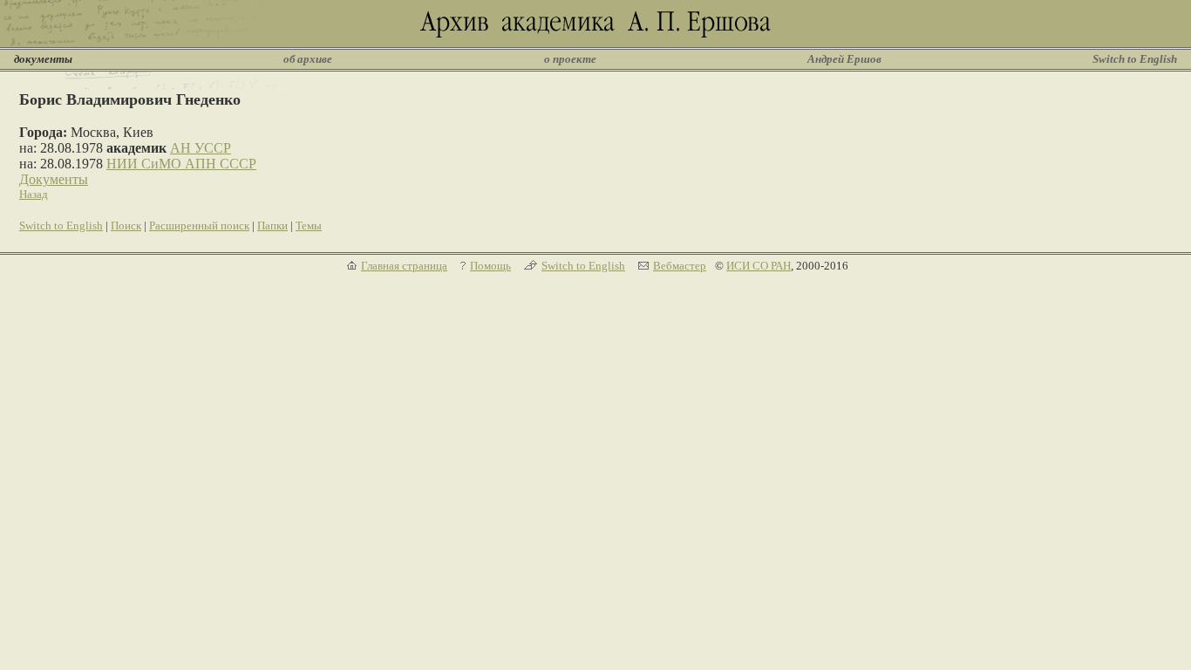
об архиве (307, 58)
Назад (33, 194)
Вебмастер (679, 265)
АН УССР (200, 147)
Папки (272, 225)
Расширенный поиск (199, 225)
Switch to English (1134, 58)
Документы (53, 179)
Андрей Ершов (844, 58)
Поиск (126, 225)
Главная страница (404, 265)
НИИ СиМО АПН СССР (181, 163)
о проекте (570, 58)
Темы (309, 225)
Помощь (490, 265)
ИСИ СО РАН (758, 265)
